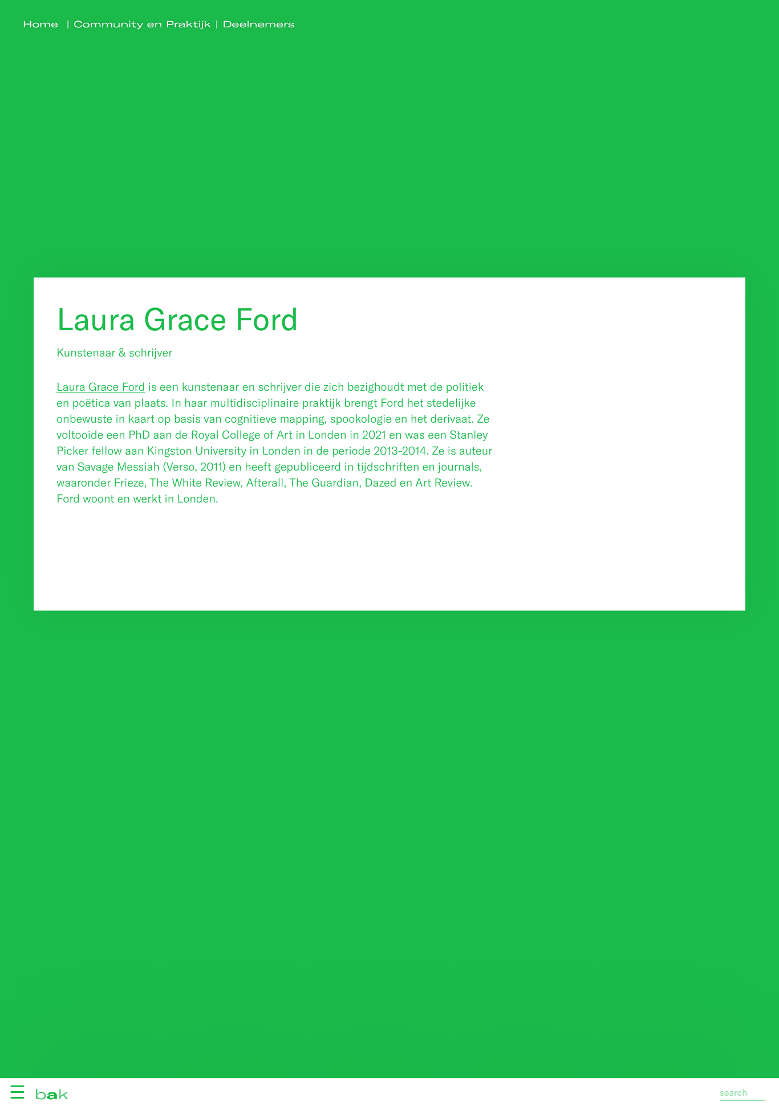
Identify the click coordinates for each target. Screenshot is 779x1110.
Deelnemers (259, 24)
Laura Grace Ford (100, 386)
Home (40, 24)
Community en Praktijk (142, 24)
